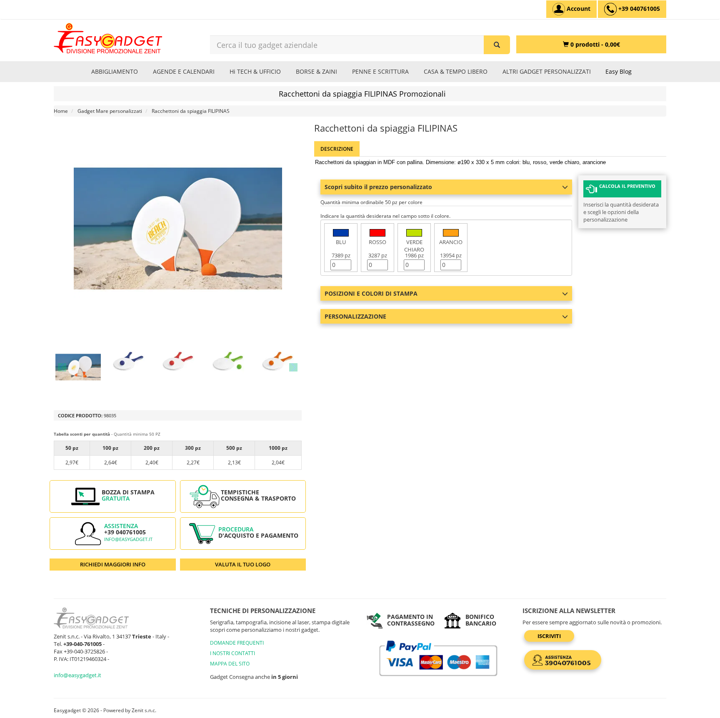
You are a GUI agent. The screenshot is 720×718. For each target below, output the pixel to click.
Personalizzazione (355, 316)
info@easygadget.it (128, 539)
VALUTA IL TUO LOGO (242, 564)
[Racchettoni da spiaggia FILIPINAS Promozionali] (78, 367)
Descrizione (336, 148)
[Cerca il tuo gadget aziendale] (497, 44)
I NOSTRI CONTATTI (232, 653)
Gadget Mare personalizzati (110, 111)
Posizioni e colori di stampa (371, 293)
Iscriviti (549, 636)
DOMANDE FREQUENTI (237, 642)
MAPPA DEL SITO (230, 663)
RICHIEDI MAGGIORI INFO (112, 564)
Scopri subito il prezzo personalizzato (378, 187)
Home (61, 111)
